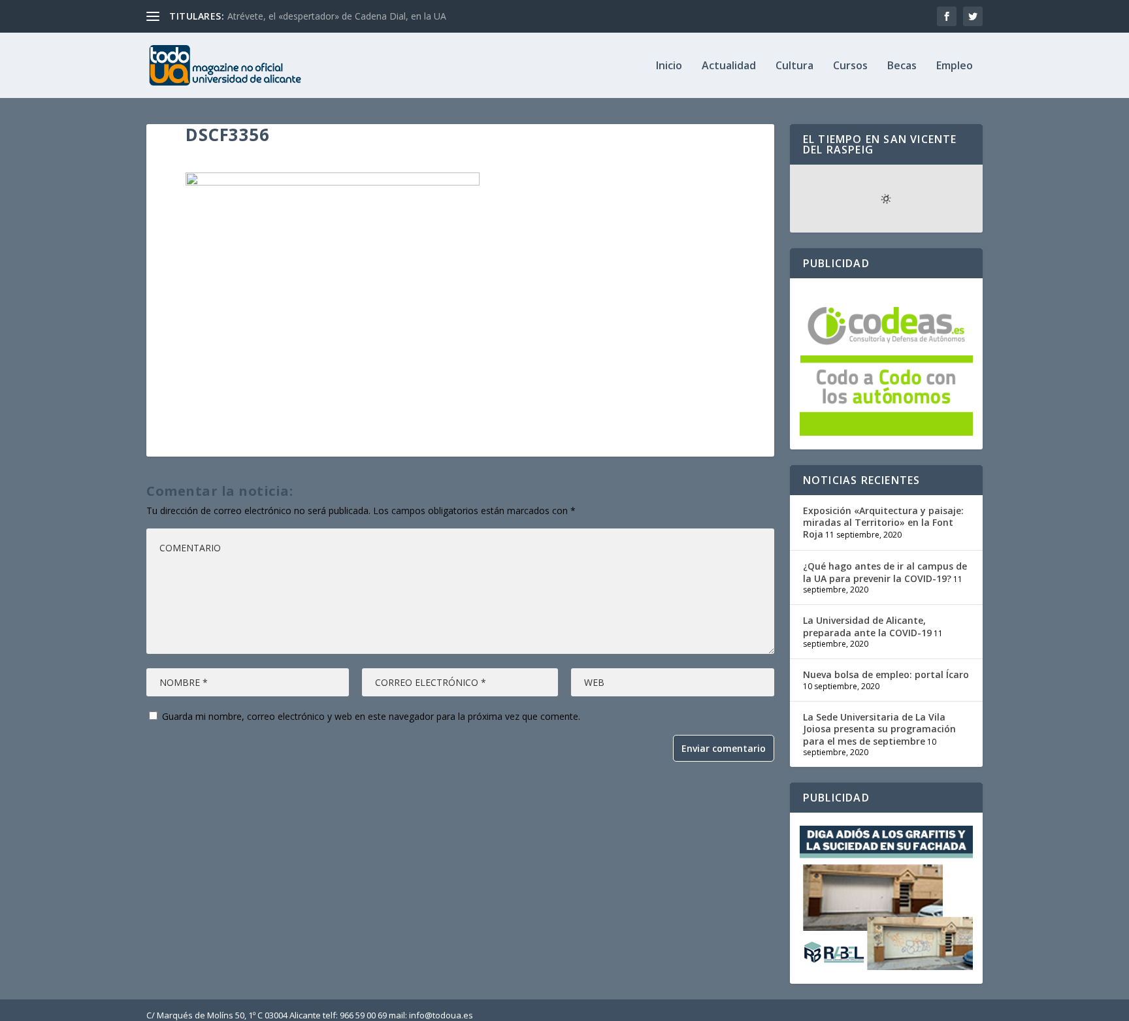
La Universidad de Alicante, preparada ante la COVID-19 (867, 626)
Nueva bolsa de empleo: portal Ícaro (886, 674)
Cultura (794, 66)
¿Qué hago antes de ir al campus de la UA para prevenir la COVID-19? (885, 572)
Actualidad (729, 66)
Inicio (669, 66)
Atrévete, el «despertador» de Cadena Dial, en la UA (336, 16)
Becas (902, 66)
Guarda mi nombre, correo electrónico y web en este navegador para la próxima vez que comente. (371, 716)
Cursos (850, 66)
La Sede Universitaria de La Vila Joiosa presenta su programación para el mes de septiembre (879, 729)
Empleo (954, 66)
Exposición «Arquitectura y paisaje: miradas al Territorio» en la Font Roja (883, 522)
